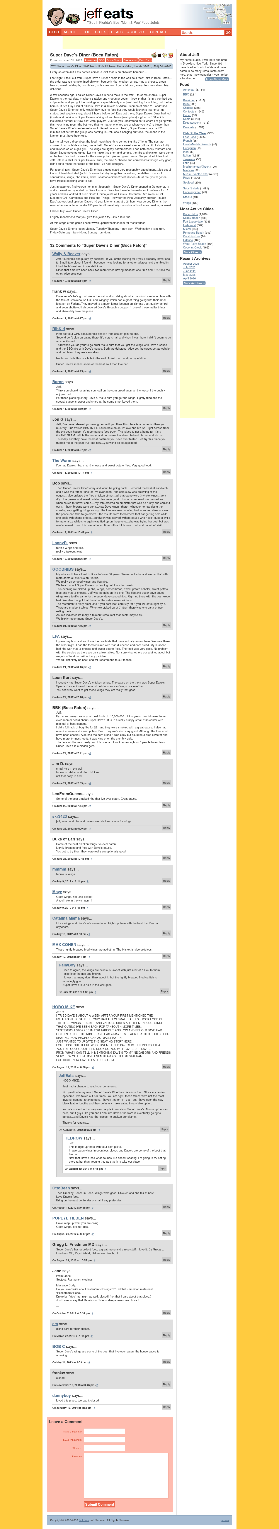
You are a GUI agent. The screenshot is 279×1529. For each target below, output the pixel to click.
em (55, 1324)
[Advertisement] (114, 42)
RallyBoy (67, 965)
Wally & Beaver (66, 254)
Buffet (187, 104)
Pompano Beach (193, 232)
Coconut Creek (192, 247)
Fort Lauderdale (193, 221)
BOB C (58, 1346)
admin (225, 1520)
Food (85, 31)
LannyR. (60, 543)
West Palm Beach (194, 244)
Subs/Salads (191, 188)
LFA (56, 636)
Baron (58, 381)
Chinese (188, 107)
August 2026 (191, 263)
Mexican (188, 170)
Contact (158, 31)
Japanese (189, 159)
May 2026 (189, 274)
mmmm (59, 869)
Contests (188, 111)
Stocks (187, 197)
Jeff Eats (84, 1520)
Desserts (188, 127)
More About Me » (217, 79)
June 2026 (189, 271)
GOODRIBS (63, 569)
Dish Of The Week (194, 133)
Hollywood (189, 225)
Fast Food (145, 60)
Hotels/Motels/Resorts (197, 144)
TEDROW (73, 1138)
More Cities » (192, 252)
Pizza (186, 177)
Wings (187, 203)
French (187, 140)
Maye (57, 892)
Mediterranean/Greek (196, 166)
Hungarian (189, 148)
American (91, 60)
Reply (166, 280)
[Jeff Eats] (139, 14)
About (70, 31)
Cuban (187, 115)
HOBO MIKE (63, 1007)
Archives (136, 31)
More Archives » (194, 283)
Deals (117, 31)
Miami (187, 229)
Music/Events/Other (195, 174)
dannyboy (61, 1395)
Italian (187, 155)
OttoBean (61, 1188)
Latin (186, 163)
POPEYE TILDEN (68, 1218)
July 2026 (189, 267)
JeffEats (66, 1075)
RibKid (58, 329)
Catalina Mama (66, 918)
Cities (100, 31)
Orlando (188, 240)
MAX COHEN (64, 944)
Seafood (188, 182)
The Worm (61, 460)
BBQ (101, 60)
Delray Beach (191, 218)
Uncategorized (192, 192)
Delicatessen (191, 122)
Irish (186, 152)
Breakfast (130, 60)
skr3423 (59, 816)
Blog (54, 31)
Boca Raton (114, 60)
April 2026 (189, 278)
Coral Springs (191, 236)
